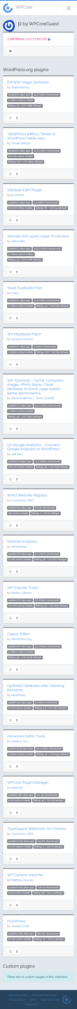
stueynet (17, 787)
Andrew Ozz (19, 741)
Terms (33, 999)
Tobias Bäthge (20, 143)
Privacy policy (17, 999)
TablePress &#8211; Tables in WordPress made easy (31, 136)
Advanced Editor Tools (26, 736)
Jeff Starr (17, 454)
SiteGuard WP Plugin (24, 190)
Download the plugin (44, 995)
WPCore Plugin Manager (28, 782)
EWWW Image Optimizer (28, 82)
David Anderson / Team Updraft (32, 398)
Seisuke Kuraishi (22, 339)
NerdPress (18, 695)
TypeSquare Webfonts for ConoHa (36, 829)
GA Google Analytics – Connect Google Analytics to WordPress (33, 447)
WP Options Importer (25, 875)
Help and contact (18, 995)
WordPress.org (21, 639)
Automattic (18, 241)
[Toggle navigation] (68, 8)
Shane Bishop (20, 87)
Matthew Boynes (22, 880)
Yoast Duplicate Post (24, 288)
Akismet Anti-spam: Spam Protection (38, 236)
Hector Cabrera (21, 592)
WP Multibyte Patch (24, 334)
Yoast (14, 293)
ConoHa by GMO (22, 500)
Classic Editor (18, 634)
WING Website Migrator (27, 495)
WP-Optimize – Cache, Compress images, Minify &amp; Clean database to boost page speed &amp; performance (35, 386)
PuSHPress (16, 921)
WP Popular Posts (22, 588)
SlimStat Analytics (22, 541)
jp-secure (17, 195)
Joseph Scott (20, 926)
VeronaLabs (19, 546)
